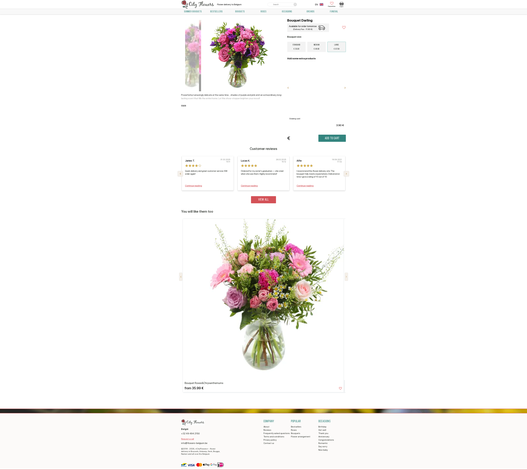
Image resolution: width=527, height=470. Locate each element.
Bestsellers (216, 11)
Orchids (310, 11)
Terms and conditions (274, 436)
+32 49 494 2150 (190, 433)
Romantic (323, 443)
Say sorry (322, 446)
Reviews (267, 430)
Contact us (269, 443)
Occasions (287, 11)
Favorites (331, 6)
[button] (346, 174)
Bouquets (240, 11)
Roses (263, 11)
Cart (341, 7)
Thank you (323, 433)
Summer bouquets (193, 11)
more (183, 105)
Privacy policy (270, 440)
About (266, 427)
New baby (323, 450)
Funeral (334, 11)
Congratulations (326, 440)
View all (263, 199)
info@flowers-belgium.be (194, 443)
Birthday (322, 427)
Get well (322, 430)
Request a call (187, 439)
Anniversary (323, 436)
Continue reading (193, 185)
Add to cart (332, 138)
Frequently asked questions (277, 433)
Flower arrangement (300, 436)
